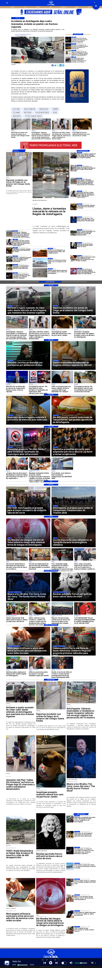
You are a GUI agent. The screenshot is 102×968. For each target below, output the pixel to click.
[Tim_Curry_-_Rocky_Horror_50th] (73, 220)
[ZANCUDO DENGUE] (73, 271)
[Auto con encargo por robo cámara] (73, 181)
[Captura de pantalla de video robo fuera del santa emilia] (73, 168)
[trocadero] (68, 40)
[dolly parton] (73, 245)
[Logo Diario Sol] (51, 4)
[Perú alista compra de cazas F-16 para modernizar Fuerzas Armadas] (70, 866)
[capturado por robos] (73, 155)
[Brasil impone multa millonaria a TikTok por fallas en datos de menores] (70, 914)
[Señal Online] (51, 14)
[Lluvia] (62, 560)
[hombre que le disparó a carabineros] (9, 259)
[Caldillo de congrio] (40, 614)
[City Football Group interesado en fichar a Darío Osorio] (70, 929)
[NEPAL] (73, 232)
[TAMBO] (17, 614)
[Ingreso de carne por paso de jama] (85, 560)
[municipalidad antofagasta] (9, 267)
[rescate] (68, 60)
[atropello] (68, 46)
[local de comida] (40, 560)
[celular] (73, 258)
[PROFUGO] (68, 53)
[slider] (18, 965)
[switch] (64, 963)
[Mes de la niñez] (62, 614)
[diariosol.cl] (7, 3)
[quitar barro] (17, 560)
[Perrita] (73, 207)
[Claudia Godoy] (85, 614)
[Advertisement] (24, 211)
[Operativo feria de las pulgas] (73, 194)
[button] (16, 109)
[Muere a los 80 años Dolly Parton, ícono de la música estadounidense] (70, 898)
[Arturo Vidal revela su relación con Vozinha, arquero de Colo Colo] (70, 882)
